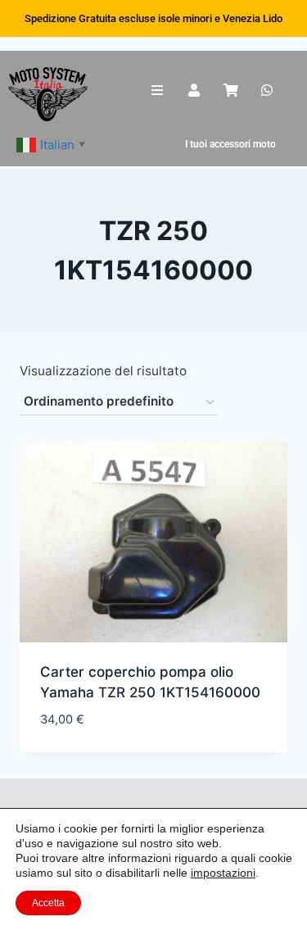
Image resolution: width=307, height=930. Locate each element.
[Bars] (157, 90)
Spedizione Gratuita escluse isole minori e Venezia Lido (153, 18)
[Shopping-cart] (230, 90)
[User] (193, 90)
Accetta (48, 903)
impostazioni (223, 872)
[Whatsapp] (267, 90)
